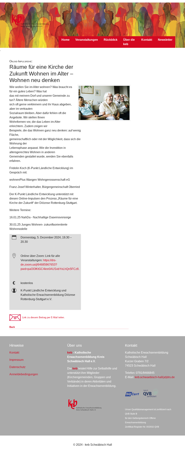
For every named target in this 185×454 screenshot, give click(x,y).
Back (12, 327)
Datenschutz (17, 367)
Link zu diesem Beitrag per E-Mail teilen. (43, 317)
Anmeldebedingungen (23, 374)
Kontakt (14, 352)
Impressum (16, 359)
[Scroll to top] (177, 446)
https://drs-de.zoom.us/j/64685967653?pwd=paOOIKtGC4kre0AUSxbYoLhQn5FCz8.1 (51, 264)
